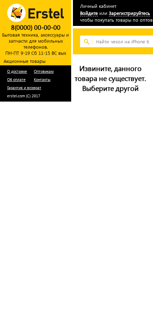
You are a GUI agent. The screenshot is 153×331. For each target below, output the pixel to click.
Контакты (42, 79)
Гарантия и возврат (24, 87)
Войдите (89, 13)
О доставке (17, 71)
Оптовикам (44, 71)
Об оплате (16, 79)
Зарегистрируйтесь (129, 13)
